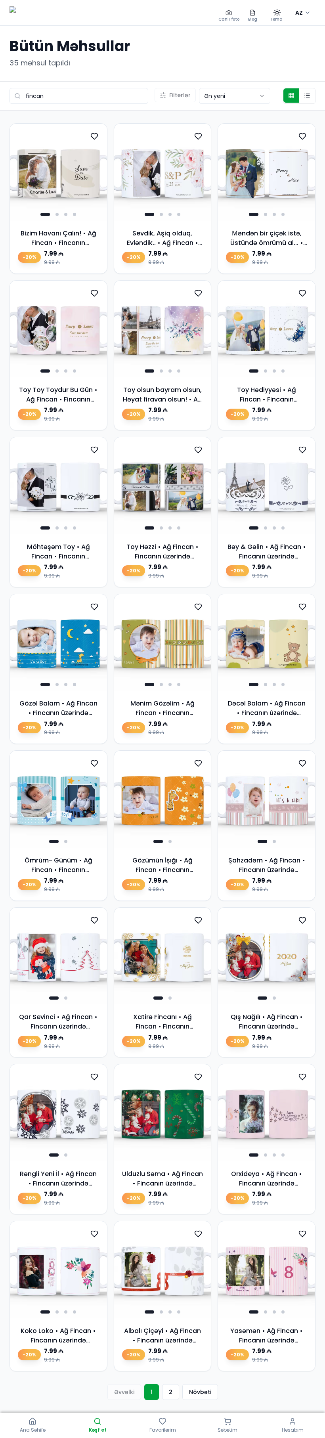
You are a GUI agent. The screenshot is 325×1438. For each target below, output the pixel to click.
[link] (58, 198)
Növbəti (200, 1392)
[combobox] (234, 96)
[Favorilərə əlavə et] (94, 136)
